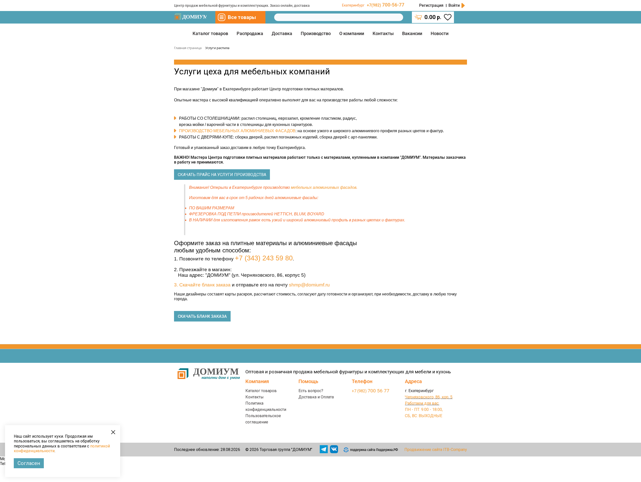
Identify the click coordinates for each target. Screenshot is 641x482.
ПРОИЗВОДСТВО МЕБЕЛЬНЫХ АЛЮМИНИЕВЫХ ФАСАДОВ (237, 131)
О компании (351, 33)
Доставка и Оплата (316, 397)
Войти (454, 5)
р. (432, 17)
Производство (316, 33)
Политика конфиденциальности (265, 406)
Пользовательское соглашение (263, 418)
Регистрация (431, 5)
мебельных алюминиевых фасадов (323, 187)
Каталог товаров (210, 33)
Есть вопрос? (310, 390)
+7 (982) (370, 391)
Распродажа (250, 33)
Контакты (383, 33)
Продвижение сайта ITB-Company (435, 449)
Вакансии (412, 33)
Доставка (282, 33)
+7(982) (385, 5)
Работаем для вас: (422, 403)
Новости (439, 33)
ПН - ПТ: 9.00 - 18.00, (424, 409)
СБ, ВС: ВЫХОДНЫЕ (423, 415)
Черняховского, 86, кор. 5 (428, 397)
